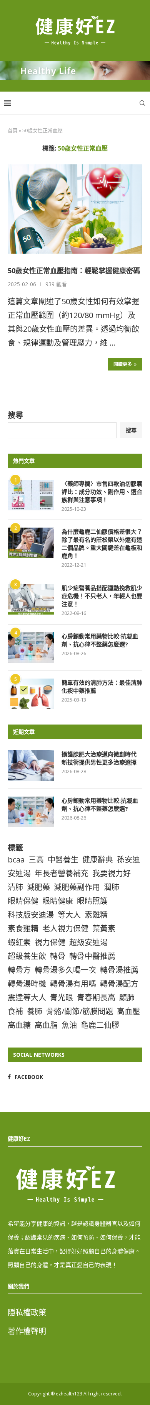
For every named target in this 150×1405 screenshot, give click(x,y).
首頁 (13, 130)
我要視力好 (111, 873)
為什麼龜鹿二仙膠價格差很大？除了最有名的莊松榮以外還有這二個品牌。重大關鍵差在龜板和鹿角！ (102, 543)
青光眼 (61, 997)
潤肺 (111, 887)
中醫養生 (63, 859)
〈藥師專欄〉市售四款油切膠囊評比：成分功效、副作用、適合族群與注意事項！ (102, 491)
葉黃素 (103, 928)
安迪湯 (19, 873)
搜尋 (15, 415)
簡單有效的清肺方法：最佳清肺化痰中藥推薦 (102, 686)
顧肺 (127, 997)
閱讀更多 (122, 364)
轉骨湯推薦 (119, 970)
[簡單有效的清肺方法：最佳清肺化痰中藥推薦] (31, 694)
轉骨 (57, 956)
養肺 (34, 1011)
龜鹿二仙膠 (100, 1025)
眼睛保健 (23, 901)
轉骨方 (19, 970)
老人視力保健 (65, 928)
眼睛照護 (92, 901)
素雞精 (96, 915)
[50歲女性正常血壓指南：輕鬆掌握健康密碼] (75, 209)
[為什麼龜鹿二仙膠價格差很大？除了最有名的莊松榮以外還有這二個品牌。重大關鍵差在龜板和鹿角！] (31, 543)
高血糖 (19, 1025)
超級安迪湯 (88, 942)
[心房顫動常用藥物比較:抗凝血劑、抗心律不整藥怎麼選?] (31, 647)
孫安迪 (128, 859)
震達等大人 (27, 997)
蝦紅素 (19, 942)
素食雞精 (23, 928)
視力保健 (50, 942)
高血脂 (46, 1025)
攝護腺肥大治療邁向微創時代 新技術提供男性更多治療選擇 (102, 758)
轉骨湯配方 (119, 984)
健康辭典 (97, 859)
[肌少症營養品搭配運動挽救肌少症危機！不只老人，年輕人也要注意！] (31, 599)
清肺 (15, 887)
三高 (36, 859)
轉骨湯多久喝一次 (65, 970)
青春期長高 (96, 997)
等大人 (69, 915)
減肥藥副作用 (77, 887)
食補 (15, 1011)
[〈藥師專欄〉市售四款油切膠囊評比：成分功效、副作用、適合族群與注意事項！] (31, 495)
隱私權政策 (27, 1312)
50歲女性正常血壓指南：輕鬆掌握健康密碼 (74, 270)
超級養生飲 (27, 956)
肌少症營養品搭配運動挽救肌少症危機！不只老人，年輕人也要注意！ (102, 596)
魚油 (69, 1025)
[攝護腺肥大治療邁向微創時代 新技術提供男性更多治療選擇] (31, 765)
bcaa (16, 859)
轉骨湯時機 (27, 984)
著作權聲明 (27, 1331)
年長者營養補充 (61, 873)
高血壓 (128, 1011)
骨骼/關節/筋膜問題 (79, 1011)
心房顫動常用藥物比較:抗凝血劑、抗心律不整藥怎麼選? (100, 640)
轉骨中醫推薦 (92, 956)
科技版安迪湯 (31, 915)
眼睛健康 (57, 901)
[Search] (142, 103)
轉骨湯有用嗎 (73, 984)
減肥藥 (38, 887)
